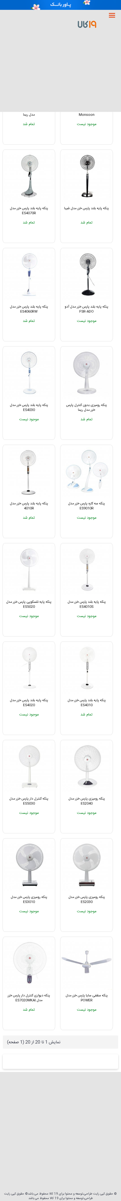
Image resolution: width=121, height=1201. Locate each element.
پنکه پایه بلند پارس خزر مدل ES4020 (29, 702)
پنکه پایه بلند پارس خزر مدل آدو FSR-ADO (86, 309)
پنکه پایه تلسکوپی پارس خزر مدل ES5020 (28, 604)
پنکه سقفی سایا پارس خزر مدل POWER (87, 998)
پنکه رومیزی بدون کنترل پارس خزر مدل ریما (86, 407)
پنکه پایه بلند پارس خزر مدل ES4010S (87, 604)
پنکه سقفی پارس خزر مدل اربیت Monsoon (86, 112)
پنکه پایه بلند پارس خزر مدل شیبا (86, 208)
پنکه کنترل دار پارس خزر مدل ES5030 (28, 801)
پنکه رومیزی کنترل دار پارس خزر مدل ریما (29, 112)
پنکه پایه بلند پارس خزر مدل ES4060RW (29, 309)
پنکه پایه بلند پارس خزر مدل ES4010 (87, 702)
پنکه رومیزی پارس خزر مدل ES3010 (29, 899)
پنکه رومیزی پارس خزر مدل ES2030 (86, 899)
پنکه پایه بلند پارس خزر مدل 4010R (29, 506)
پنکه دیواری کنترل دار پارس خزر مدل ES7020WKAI (29, 998)
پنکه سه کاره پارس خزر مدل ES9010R (86, 506)
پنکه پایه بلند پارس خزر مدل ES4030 (29, 407)
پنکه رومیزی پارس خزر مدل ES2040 (86, 801)
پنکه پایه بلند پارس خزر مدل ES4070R (29, 211)
